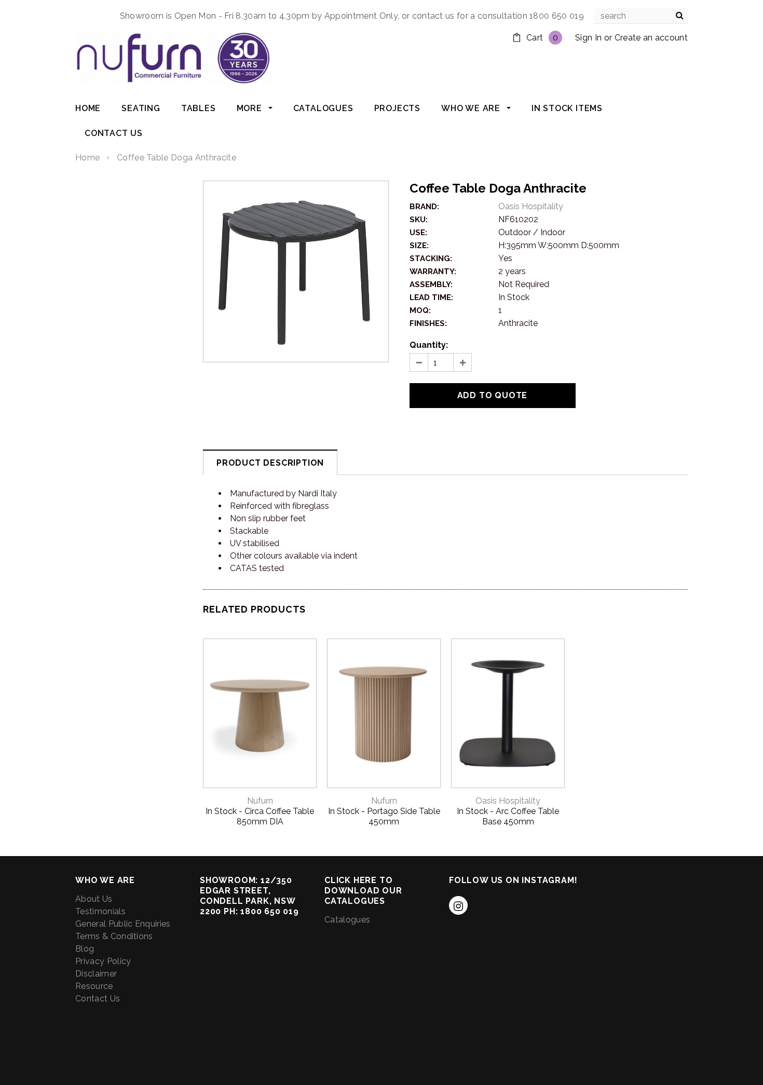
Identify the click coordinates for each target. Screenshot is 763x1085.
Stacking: (431, 258)
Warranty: (433, 271)
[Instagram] (458, 905)
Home (87, 157)
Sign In (588, 38)
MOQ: (420, 310)
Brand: (424, 206)
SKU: (419, 219)
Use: (418, 232)
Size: (419, 245)
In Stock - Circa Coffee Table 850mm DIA (260, 816)
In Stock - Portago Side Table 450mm (384, 816)
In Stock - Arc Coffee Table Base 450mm (508, 816)
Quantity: (429, 345)
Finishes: (428, 323)
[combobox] (641, 16)
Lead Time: (431, 297)
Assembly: (431, 284)
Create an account (651, 38)
